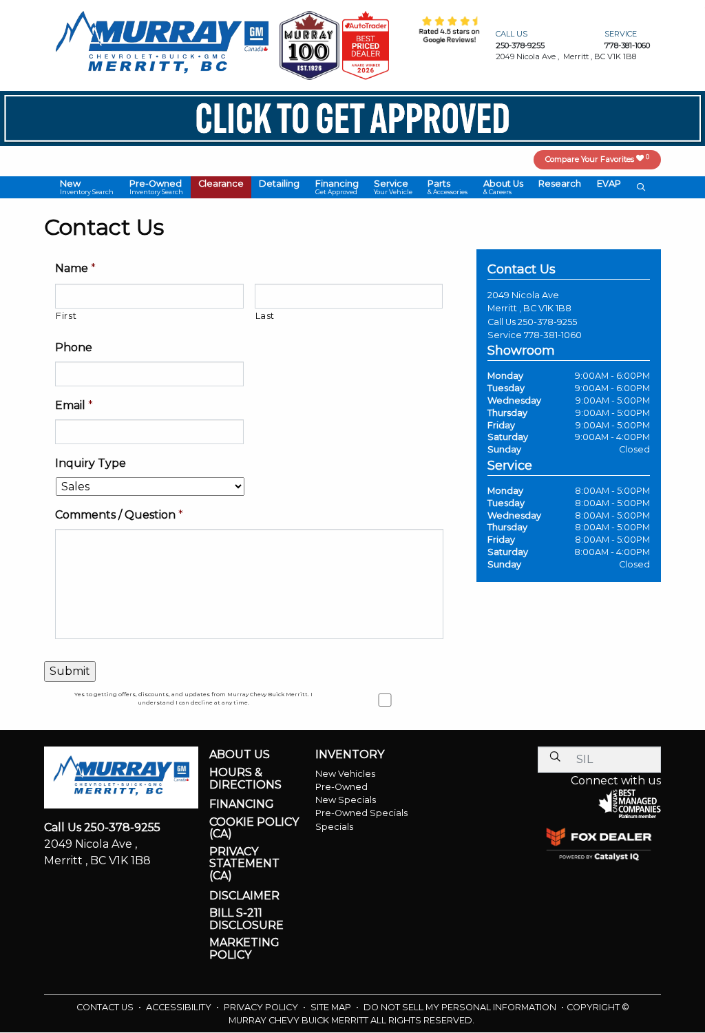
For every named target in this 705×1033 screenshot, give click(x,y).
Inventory (349, 755)
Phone (73, 347)
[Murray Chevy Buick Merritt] (162, 44)
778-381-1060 (553, 335)
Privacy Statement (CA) (244, 864)
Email (74, 405)
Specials (334, 827)
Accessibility (179, 1007)
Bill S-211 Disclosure (246, 919)
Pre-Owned (341, 787)
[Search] (555, 756)
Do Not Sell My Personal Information (461, 1007)
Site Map (332, 1007)
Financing (241, 804)
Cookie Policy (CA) (254, 828)
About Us (239, 755)
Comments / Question (119, 514)
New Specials (345, 800)
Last (265, 315)
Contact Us (106, 1007)
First (66, 315)
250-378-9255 (547, 322)
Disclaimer (244, 896)
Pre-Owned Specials (361, 813)
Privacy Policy (262, 1007)
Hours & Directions (245, 778)
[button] (86, 187)
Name (75, 268)
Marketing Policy (244, 949)
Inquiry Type (90, 463)
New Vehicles (345, 774)
